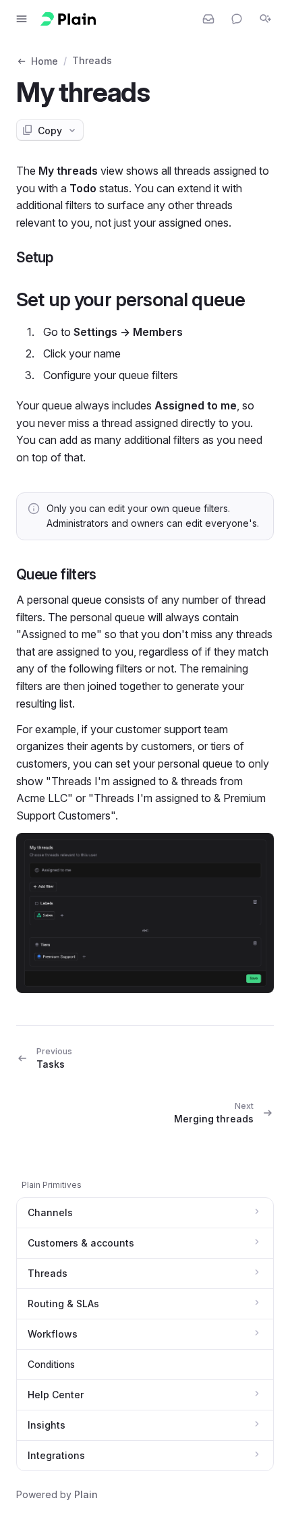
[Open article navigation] (21, 19)
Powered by (57, 1494)
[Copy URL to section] (67, 257)
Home (44, 61)
